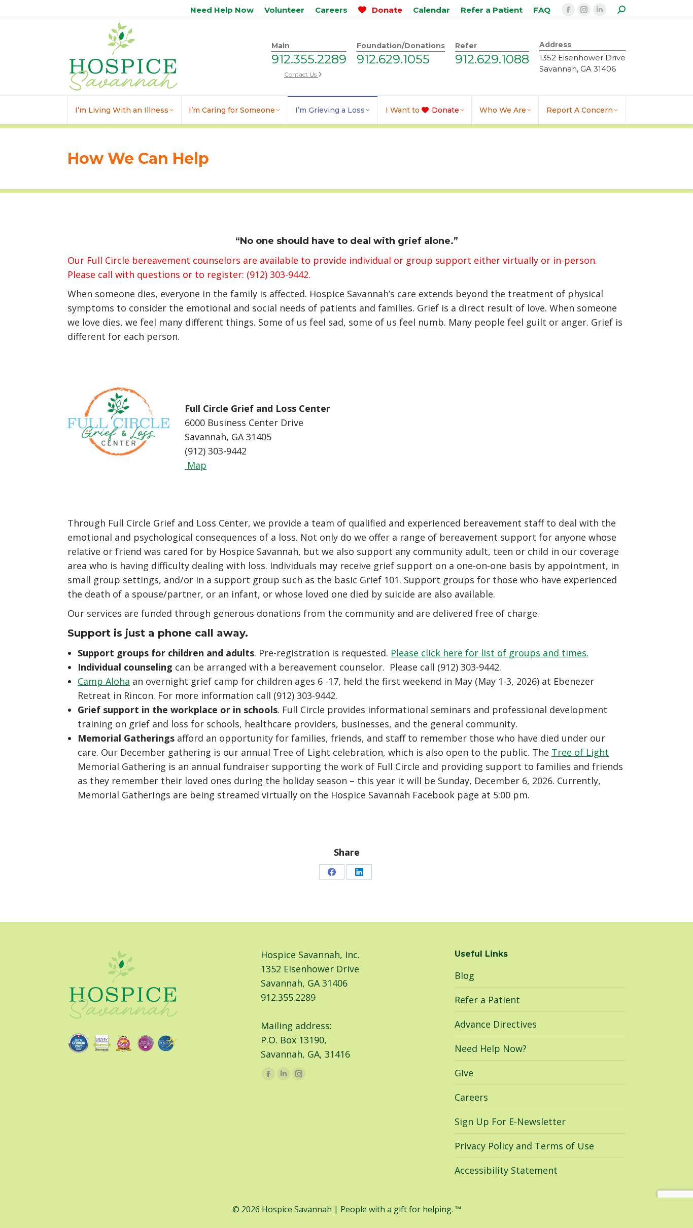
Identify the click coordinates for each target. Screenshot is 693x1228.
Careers (471, 1097)
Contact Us (301, 74)
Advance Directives (496, 1024)
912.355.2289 (308, 59)
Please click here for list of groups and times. (489, 653)
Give (464, 1073)
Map (195, 465)
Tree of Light (580, 752)
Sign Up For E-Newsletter (510, 1121)
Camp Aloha (104, 681)
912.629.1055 (393, 59)
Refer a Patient (487, 1000)
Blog (464, 975)
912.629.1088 (492, 59)
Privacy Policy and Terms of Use (524, 1146)
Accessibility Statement (506, 1170)
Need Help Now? (491, 1048)
